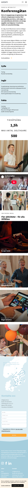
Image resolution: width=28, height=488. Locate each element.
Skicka (14, 435)
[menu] (26, 2)
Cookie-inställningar (5, 485)
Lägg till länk (4, 249)
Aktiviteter (4, 477)
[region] (14, 483)
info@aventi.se (5, 400)
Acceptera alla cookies (17, 485)
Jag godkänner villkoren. (9, 429)
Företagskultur (5, 473)
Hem (2, 471)
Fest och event (5, 475)
